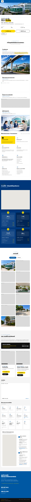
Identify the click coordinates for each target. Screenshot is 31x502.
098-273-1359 (25, 346)
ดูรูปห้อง (6, 374)
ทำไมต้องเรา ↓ (4, 33)
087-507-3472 (4, 487)
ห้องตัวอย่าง (19, 257)
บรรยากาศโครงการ (12, 257)
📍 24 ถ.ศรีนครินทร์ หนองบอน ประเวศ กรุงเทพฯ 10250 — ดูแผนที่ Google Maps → (10, 483)
